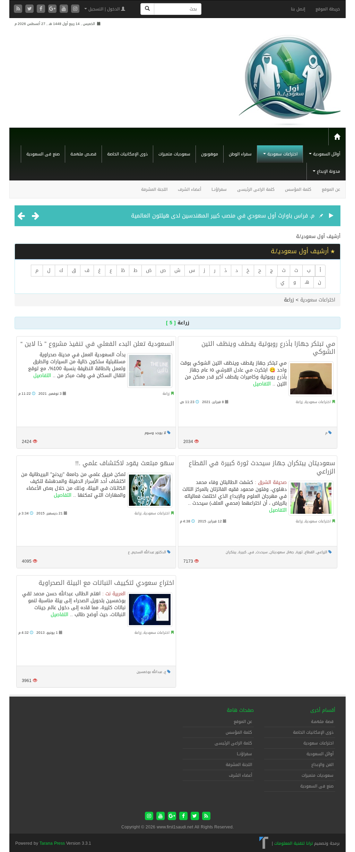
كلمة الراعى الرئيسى (256, 189)
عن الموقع (331, 189)
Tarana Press (52, 843)
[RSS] (19, 9)
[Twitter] (30, 9)
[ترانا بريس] (264, 843)
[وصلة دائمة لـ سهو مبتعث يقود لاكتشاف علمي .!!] (149, 490)
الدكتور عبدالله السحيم (149, 552)
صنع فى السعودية (43, 154)
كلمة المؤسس (298, 189)
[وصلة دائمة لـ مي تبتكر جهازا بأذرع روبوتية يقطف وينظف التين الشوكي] (311, 378)
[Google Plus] (53, 9)
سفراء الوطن (240, 154)
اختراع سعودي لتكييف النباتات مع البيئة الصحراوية (106, 583)
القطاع (309, 552)
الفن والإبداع (322, 764)
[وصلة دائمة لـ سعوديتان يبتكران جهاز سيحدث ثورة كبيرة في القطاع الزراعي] (311, 498)
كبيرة (242, 552)
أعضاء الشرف (189, 189)
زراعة (166, 393)
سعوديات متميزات (174, 154)
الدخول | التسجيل (104, 9)
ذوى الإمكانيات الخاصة (127, 154)
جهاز (290, 552)
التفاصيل (42, 375)
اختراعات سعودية (281, 154)
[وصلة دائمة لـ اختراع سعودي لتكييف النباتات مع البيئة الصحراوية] (149, 609)
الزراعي (322, 552)
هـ (307, 282)
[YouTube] (64, 9)
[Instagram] (75, 9)
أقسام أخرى (322, 710)
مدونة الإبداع (327, 171)
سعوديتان (277, 552)
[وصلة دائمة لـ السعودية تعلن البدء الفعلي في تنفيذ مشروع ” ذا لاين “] (149, 370)
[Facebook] (41, 9)
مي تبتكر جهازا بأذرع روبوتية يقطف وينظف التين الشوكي (268, 348)
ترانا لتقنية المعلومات (293, 843)
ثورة (299, 552)
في (251, 552)
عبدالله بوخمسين (149, 671)
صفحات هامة (240, 710)
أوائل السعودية (326, 154)
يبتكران (231, 552)
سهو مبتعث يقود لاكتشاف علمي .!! (124, 463)
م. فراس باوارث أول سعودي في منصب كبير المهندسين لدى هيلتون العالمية (222, 215)
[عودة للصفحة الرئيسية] (289, 77)
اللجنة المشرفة (154, 189)
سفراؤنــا (219, 189)
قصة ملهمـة (322, 721)
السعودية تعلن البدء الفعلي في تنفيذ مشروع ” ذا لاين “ (97, 344)
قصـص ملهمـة (83, 154)
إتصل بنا (298, 9)
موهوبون (209, 154)
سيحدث (262, 552)
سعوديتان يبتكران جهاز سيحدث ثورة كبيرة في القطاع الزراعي (262, 467)
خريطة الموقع (327, 9)
